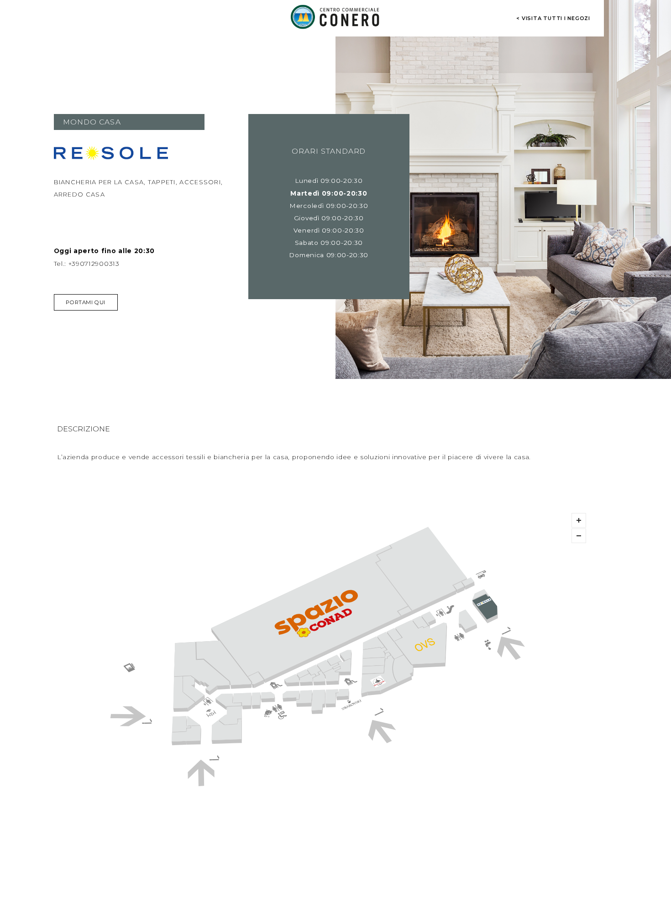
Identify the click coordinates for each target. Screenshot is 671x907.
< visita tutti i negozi (553, 18)
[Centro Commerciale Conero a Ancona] (335, 17)
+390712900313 (94, 263)
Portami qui (85, 302)
